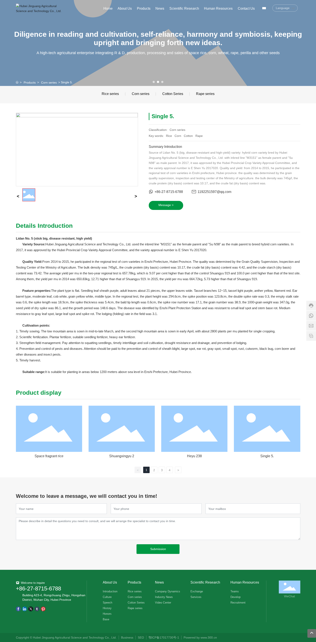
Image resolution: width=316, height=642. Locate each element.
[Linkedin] (24, 608)
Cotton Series (172, 94)
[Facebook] (18, 608)
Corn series (49, 82)
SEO (141, 637)
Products (30, 82)
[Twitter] (30, 608)
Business (127, 637)
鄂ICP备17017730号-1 (164, 637)
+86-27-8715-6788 (169, 192)
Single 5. (267, 456)
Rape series (205, 94)
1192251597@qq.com (214, 192)
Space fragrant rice (49, 456)
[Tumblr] (37, 608)
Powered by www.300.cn (201, 637)
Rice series (110, 94)
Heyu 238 (194, 456)
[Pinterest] (43, 608)
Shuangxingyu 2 (121, 456)
